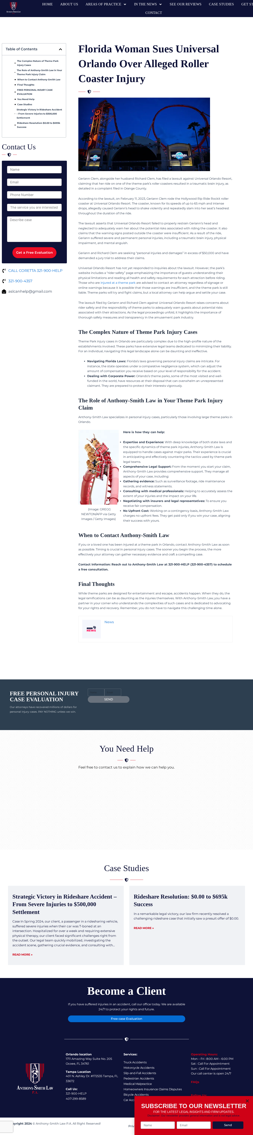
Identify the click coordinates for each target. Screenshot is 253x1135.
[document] (126, 567)
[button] (247, 1101)
